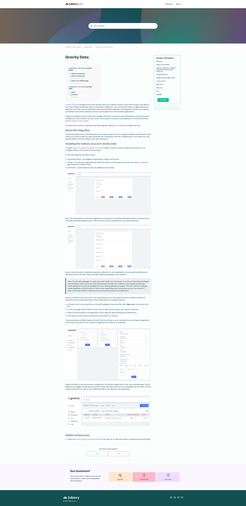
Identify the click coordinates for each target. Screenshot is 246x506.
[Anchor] (74, 70)
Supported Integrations (104, 47)
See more (163, 100)
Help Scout (159, 84)
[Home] (74, 4)
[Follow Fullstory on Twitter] (171, 497)
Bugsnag (159, 61)
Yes (97, 454)
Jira (157, 91)
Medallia (159, 94)
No (119, 454)
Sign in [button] (178, 4)
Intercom (159, 88)
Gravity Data (70, 105)
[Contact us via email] (182, 497)
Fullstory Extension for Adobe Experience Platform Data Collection (165, 69)
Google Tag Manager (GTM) (165, 78)
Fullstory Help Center (73, 47)
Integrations (88, 47)
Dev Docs (168, 479)
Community (144, 479)
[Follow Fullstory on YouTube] (178, 497)
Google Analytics (161, 74)
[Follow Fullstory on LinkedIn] (175, 497)
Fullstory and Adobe (162, 65)
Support (120, 479)
